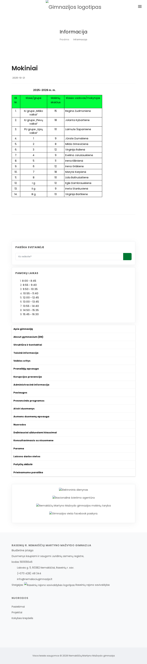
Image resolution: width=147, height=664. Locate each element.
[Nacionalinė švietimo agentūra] (74, 497)
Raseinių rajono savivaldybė (92, 585)
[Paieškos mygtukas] (127, 256)
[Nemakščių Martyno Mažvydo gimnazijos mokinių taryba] (73, 505)
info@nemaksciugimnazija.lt (34, 579)
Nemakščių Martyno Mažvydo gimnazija (92, 655)
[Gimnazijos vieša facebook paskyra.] (73, 513)
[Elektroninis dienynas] (73, 490)
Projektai (17, 612)
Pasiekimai (18, 606)
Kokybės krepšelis (22, 618)
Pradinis (64, 39)
